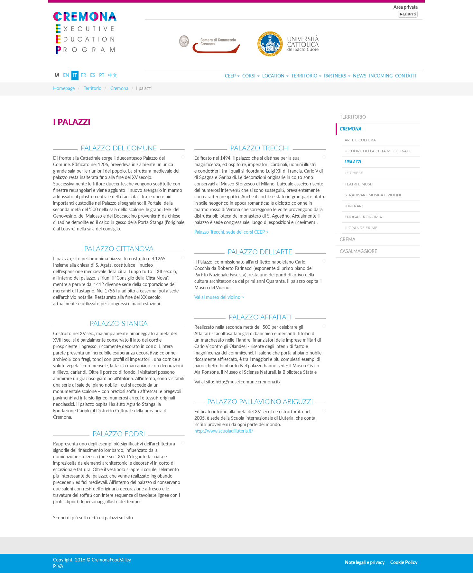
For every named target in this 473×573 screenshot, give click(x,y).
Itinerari (354, 206)
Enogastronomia (363, 217)
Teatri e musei (359, 184)
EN (66, 75)
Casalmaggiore (358, 251)
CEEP (230, 76)
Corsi (248, 76)
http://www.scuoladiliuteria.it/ (223, 431)
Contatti (405, 76)
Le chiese (354, 173)
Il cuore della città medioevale (378, 151)
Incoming (381, 76)
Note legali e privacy (365, 562)
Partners (335, 76)
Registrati (408, 14)
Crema (347, 239)
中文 (112, 75)
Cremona (119, 88)
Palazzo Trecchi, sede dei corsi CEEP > (231, 232)
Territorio (304, 76)
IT (75, 75)
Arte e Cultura (360, 140)
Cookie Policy (403, 562)
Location (273, 76)
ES (92, 75)
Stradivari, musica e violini (373, 195)
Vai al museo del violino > (219, 297)
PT (101, 75)
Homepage (64, 88)
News (359, 76)
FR (83, 75)
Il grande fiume (361, 228)
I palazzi (353, 162)
